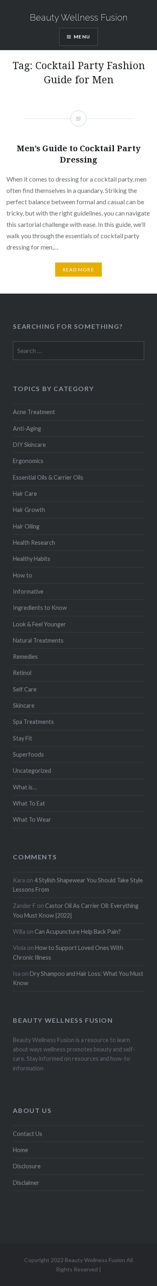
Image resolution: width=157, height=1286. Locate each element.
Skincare (24, 705)
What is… (25, 787)
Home (20, 1149)
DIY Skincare (29, 444)
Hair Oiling (26, 526)
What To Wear (32, 819)
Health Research (34, 542)
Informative (28, 591)
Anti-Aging (27, 428)
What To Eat (29, 803)
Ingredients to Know (40, 607)
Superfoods (28, 754)
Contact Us (27, 1133)
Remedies (25, 656)
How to (22, 575)
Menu (82, 37)
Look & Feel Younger (39, 624)
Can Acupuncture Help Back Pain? (78, 931)
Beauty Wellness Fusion (79, 17)
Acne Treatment (34, 411)
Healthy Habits (31, 558)
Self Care (25, 689)
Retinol (22, 672)
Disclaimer (26, 1182)
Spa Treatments (33, 721)
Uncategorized (32, 770)
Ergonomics (28, 460)
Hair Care (25, 493)
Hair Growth (29, 509)
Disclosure (27, 1166)
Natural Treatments (38, 640)
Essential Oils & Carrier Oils (48, 477)
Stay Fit (22, 738)
